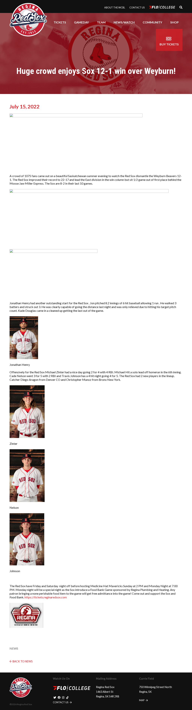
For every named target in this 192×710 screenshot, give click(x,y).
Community (152, 22)
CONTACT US (61, 702)
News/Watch (124, 22)
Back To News (22, 661)
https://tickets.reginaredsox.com (46, 597)
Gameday (81, 22)
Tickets (60, 22)
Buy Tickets (169, 44)
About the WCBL (114, 7)
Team (101, 22)
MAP (142, 700)
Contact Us (137, 7)
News (14, 648)
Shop (174, 22)
